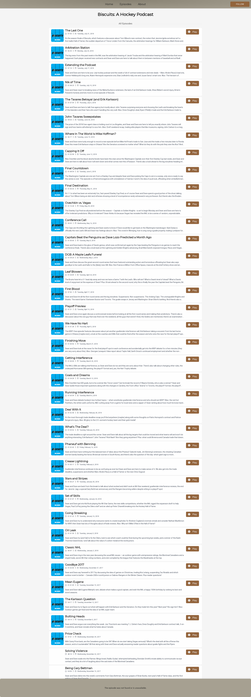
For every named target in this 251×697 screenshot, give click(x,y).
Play (194, 31)
